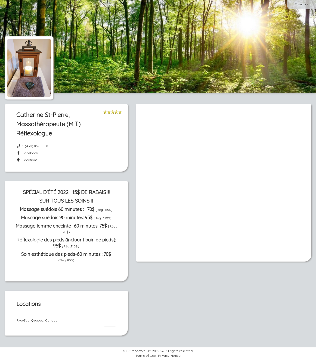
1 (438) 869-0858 (35, 146)
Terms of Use (146, 355)
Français (301, 4)
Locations (29, 160)
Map (109, 323)
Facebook (29, 153)
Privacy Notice (169, 355)
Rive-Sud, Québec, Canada (37, 320)
